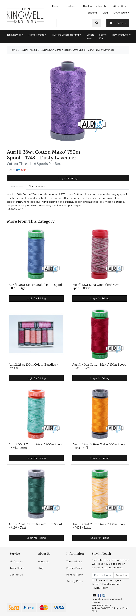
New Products (120, 34)
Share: (12, 169)
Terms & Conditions (103, 584)
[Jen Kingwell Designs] (25, 14)
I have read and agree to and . (108, 584)
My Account (120, 12)
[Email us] (94, 595)
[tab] (16, 186)
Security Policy (74, 581)
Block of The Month (94, 6)
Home (55, 6)
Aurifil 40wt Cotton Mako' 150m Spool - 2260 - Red (99, 366)
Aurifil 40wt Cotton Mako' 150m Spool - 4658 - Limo (99, 526)
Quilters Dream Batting (65, 34)
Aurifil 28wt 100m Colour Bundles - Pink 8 (33, 366)
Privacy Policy (74, 568)
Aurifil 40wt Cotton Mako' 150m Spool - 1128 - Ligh (35, 286)
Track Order (17, 568)
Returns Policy (74, 574)
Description (16, 186)
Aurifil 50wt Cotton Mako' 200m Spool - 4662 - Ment (36, 446)
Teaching (91, 12)
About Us (118, 6)
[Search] (97, 23)
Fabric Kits (102, 36)
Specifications (37, 186)
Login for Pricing (68, 178)
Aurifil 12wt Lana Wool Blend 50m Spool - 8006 (96, 286)
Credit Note (90, 36)
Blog (105, 12)
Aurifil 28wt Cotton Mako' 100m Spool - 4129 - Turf (35, 526)
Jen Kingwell (14, 34)
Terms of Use (74, 561)
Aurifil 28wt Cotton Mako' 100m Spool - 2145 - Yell (99, 446)
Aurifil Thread (36, 34)
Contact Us (16, 574)
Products (70, 6)
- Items (118, 23)
